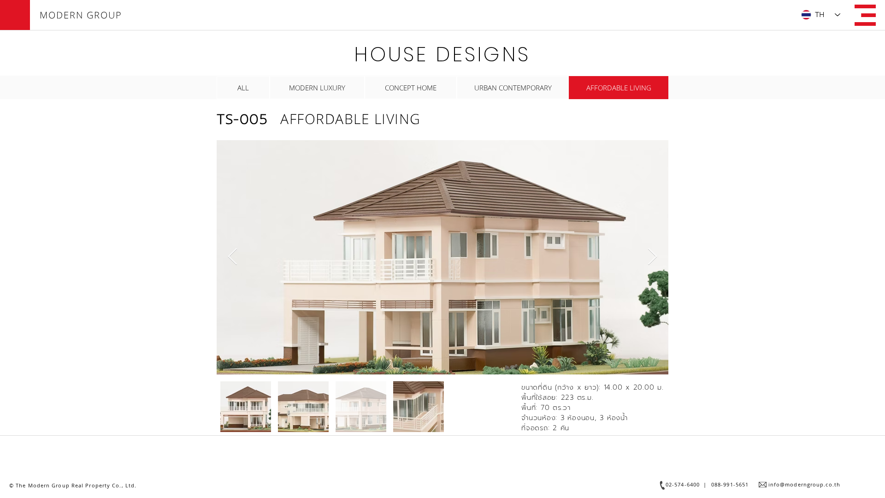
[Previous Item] (232, 257)
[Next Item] (652, 257)
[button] (865, 15)
